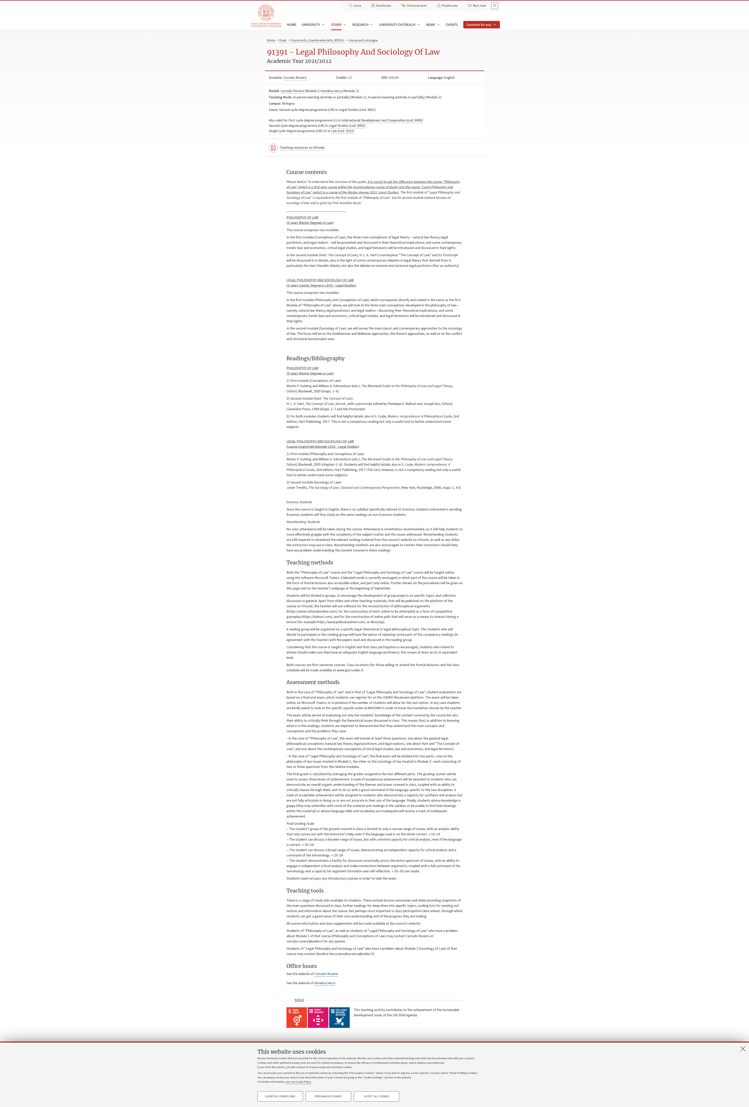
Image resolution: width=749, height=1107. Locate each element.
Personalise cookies (328, 1096)
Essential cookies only (280, 1096)
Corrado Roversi (295, 77)
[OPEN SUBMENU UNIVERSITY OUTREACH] (418, 24)
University (311, 25)
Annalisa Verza (332, 91)
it (494, 6)
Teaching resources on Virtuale (302, 147)
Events (452, 25)
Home (291, 25)
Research (360, 25)
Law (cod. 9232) (342, 131)
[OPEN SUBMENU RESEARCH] (371, 24)
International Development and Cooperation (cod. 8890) (382, 120)
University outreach (397, 25)
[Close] (743, 1048)
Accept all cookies (376, 1096)
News (430, 25)
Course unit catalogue (363, 40)
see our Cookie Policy (298, 1082)
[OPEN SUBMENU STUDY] (344, 24)
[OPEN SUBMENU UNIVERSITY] (323, 24)
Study (336, 25)
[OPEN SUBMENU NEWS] (438, 24)
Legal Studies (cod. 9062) (347, 125)
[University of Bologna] (266, 16)
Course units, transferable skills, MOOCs (317, 40)
